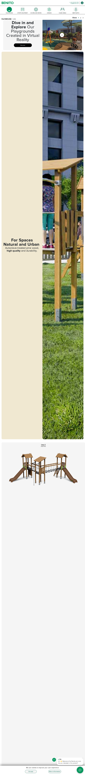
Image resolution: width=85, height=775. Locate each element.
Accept (31, 771)
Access (22, 45)
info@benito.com (75, 3)
